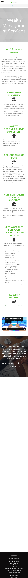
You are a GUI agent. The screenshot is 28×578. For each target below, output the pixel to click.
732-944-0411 (15, 557)
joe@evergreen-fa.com (14, 572)
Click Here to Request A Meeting (14, 306)
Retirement (14, 577)
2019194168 (16, 558)
